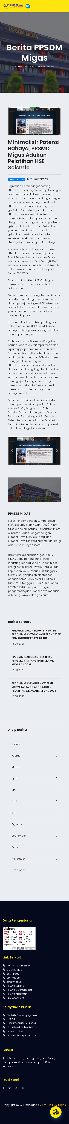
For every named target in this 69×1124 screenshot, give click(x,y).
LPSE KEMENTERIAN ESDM (21, 1023)
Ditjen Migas (14, 969)
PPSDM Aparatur (17, 994)
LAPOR (11, 1019)
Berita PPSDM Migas (42, 66)
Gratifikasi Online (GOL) (22, 1027)
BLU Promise (15, 1031)
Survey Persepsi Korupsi (22, 1035)
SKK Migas (13, 973)
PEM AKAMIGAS (16, 998)
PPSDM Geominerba (19, 990)
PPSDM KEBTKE (15, 985)
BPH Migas (13, 978)
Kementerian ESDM (18, 965)
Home (19, 66)
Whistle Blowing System (22, 1015)
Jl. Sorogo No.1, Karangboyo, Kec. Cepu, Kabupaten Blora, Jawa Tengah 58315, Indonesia (29, 1062)
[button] (12, 450)
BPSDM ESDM (14, 981)
